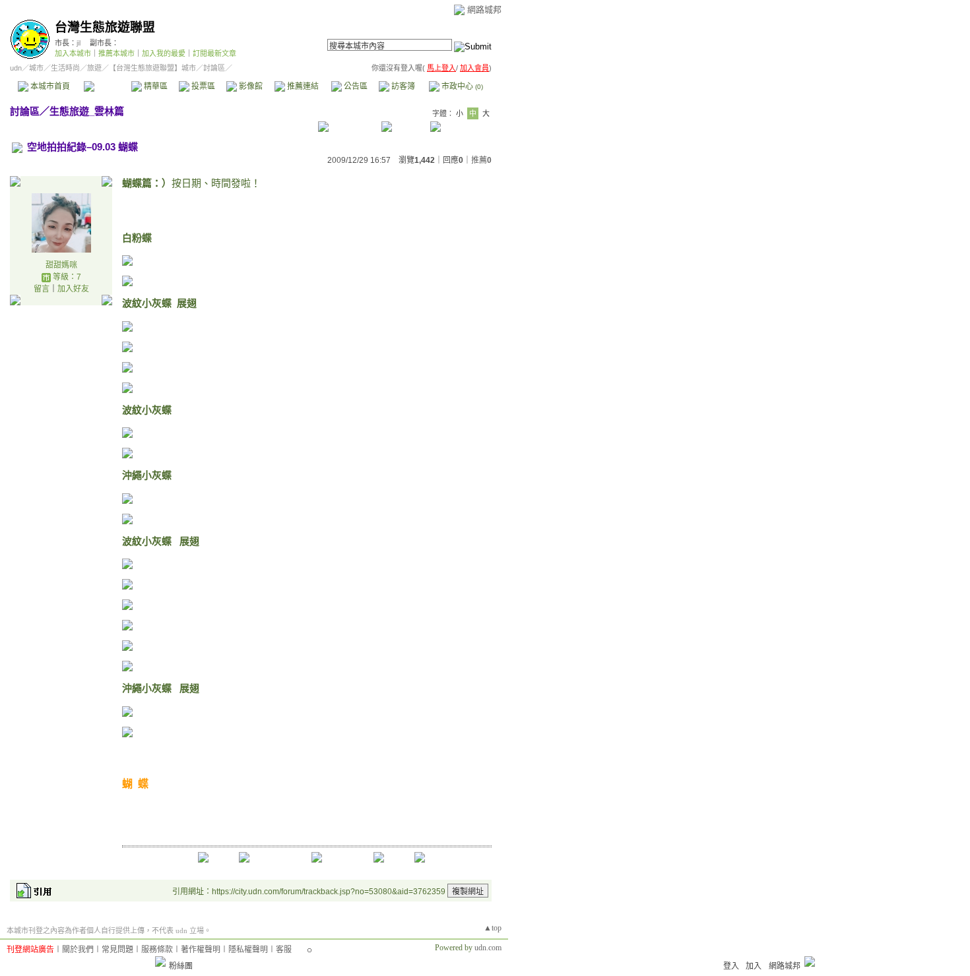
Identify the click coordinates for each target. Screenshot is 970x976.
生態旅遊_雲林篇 (86, 111)
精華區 (155, 86)
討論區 (107, 86)
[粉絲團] (160, 961)
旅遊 (94, 68)
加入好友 (73, 288)
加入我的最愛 (163, 53)
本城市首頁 (49, 86)
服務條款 (157, 949)
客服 (284, 949)
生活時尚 (65, 68)
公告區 (355, 86)
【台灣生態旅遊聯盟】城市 (152, 68)
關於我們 (78, 949)
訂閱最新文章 (214, 53)
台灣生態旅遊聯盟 (105, 27)
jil (79, 43)
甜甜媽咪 (61, 265)
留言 (41, 288)
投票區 (202, 86)
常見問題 (117, 949)
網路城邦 (484, 10)
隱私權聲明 (248, 949)
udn (16, 68)
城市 (36, 68)
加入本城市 (73, 53)
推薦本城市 (116, 53)
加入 (753, 966)
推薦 (481, 160)
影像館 (250, 86)
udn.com (487, 947)
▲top (492, 927)
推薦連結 (302, 86)
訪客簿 (402, 86)
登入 (731, 966)
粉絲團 (181, 966)
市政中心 (461, 86)
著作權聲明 (200, 949)
